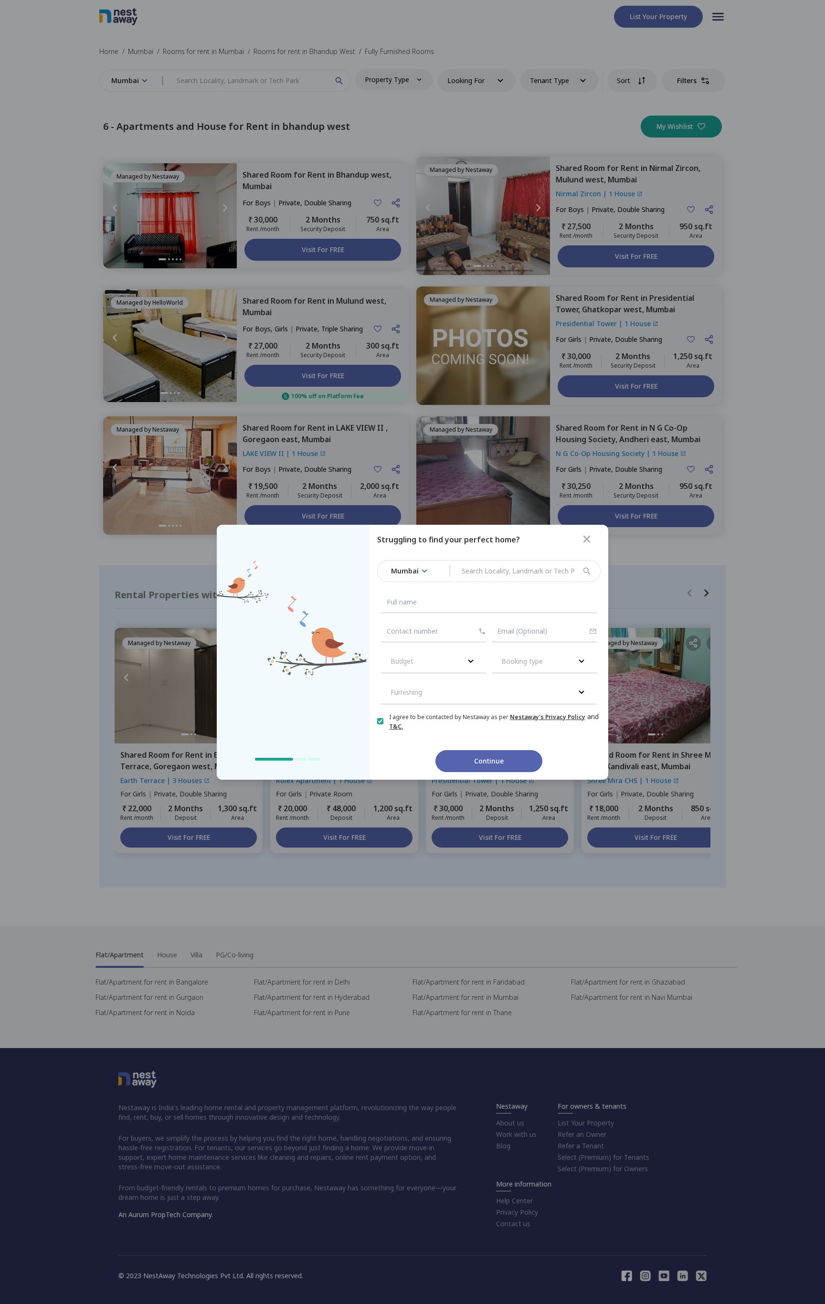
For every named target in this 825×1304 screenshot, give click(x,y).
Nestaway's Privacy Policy (547, 717)
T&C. (396, 726)
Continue (489, 760)
